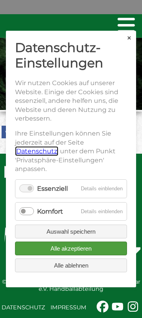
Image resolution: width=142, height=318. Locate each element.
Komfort (50, 211)
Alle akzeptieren (71, 248)
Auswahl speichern (71, 231)
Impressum (68, 307)
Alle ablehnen (71, 265)
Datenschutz (23, 307)
